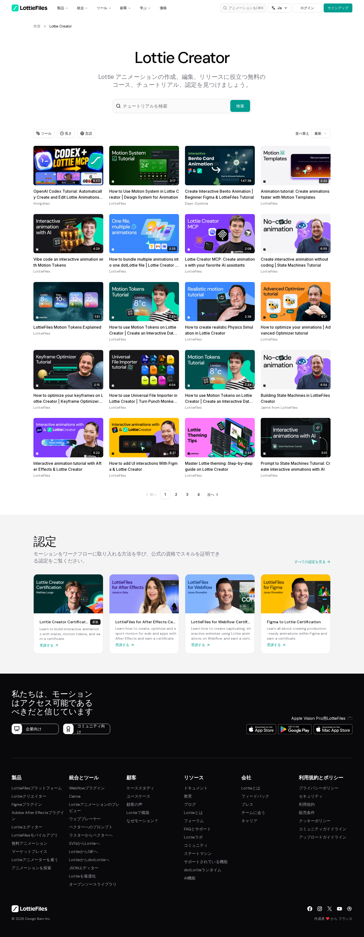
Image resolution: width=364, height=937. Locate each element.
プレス (247, 804)
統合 (80, 8)
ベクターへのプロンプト (91, 827)
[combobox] (321, 133)
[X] (330, 909)
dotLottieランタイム (202, 870)
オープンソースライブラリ (93, 884)
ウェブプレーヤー (85, 818)
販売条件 (307, 812)
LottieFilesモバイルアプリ (35, 835)
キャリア (249, 820)
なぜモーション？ (142, 820)
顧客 (123, 8)
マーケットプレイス (29, 851)
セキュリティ (311, 796)
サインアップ (338, 8)
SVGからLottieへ (84, 843)
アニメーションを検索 (246, 8)
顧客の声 (134, 804)
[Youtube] (339, 909)
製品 (60, 8)
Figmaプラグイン (27, 804)
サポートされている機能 (206, 861)
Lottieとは (193, 812)
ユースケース (138, 796)
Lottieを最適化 (82, 876)
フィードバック (255, 796)
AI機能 (189, 878)
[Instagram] (320, 909)
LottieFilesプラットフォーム (37, 788)
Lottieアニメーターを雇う (35, 859)
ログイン (307, 8)
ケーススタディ (140, 788)
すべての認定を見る (310, 562)
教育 (188, 796)
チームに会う (253, 812)
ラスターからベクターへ (91, 835)
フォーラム (194, 820)
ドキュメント (196, 788)
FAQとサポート (197, 829)
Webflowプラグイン (87, 788)
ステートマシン (198, 853)
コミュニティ (196, 845)
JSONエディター (84, 868)
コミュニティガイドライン (322, 829)
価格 (163, 8)
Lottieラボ (193, 837)
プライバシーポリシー (318, 788)
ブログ (190, 804)
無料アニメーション (29, 843)
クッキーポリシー (315, 820)
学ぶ (143, 8)
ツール (102, 8)
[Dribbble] (349, 909)
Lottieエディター (27, 827)
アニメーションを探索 (31, 868)
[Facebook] (310, 909)
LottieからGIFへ (83, 851)
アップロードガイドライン (322, 837)
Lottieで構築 (138, 812)
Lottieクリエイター (29, 796)
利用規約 (307, 804)
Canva (74, 796)
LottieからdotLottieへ (89, 859)
